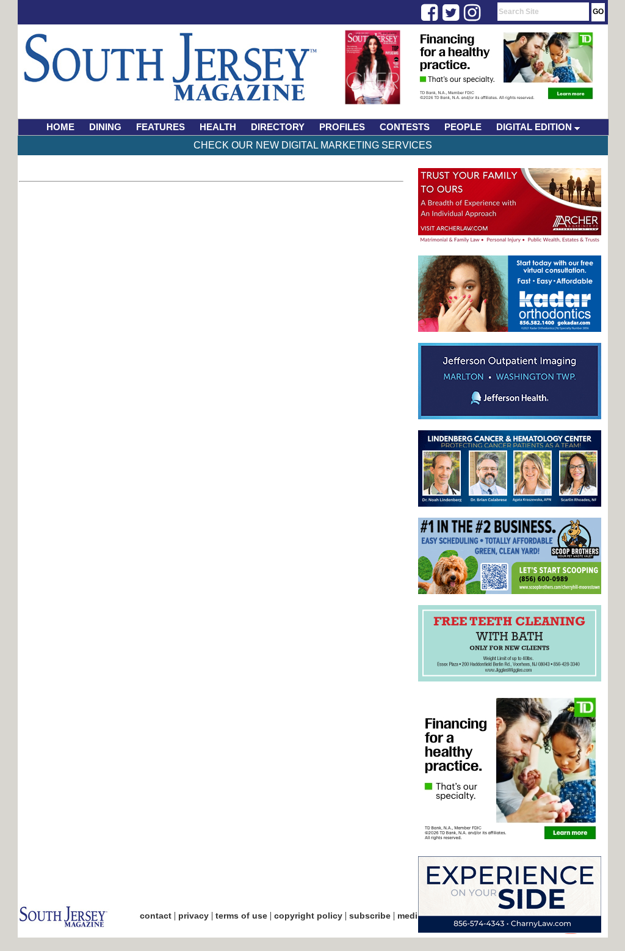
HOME (60, 127)
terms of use (241, 915)
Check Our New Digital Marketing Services (312, 145)
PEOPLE (463, 127)
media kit (416, 915)
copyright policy (308, 915)
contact (156, 915)
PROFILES (342, 127)
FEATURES (160, 127)
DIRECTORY (278, 127)
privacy (193, 915)
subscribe (370, 915)
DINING (105, 127)
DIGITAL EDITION (535, 127)
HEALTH (218, 127)
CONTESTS (405, 127)
